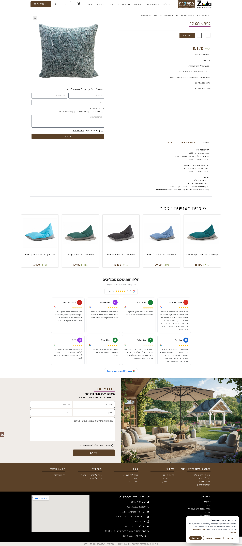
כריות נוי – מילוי (168, 478)
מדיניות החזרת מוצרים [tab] (187, 142)
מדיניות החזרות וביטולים (201, 533)
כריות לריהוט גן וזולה (171, 15)
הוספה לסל (187, 35)
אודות (208, 505)
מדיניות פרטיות (205, 526)
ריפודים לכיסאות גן (203, 484)
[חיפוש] (55, 4)
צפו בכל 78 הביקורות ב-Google (119, 371)
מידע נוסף (96, 111)
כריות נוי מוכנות (168, 475)
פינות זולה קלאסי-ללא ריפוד (91, 475)
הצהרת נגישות (205, 516)
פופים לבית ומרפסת (130, 475)
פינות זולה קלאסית (95, 478)
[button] (35, 18)
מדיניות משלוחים (204, 530)
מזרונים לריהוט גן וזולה (202, 475)
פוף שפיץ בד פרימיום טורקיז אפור (40, 254)
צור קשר (207, 519)
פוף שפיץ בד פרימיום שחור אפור (121, 254)
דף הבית (207, 501)
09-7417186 (93, 394)
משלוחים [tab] (205, 142)
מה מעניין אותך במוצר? (96, 108)
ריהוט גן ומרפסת (59, 475)
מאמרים (207, 512)
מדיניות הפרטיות (78, 130)
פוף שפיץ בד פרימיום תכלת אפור (161, 254)
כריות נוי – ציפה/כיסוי (166, 481)
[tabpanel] (121, 171)
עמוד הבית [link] (206, 15)
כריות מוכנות (157, 15)
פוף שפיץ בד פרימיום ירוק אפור (80, 254)
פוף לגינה (134, 478)
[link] (204, 4)
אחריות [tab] (169, 142)
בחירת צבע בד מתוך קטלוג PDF (199, 509)
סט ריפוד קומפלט (204, 481)
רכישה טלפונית (82, 111)
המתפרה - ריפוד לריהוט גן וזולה (190, 15)
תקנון (208, 523)
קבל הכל (195, 538)
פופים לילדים (133, 481)
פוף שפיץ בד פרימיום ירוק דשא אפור (202, 254)
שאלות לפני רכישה (65, 111)
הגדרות (230, 538)
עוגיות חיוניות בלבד (213, 538)
